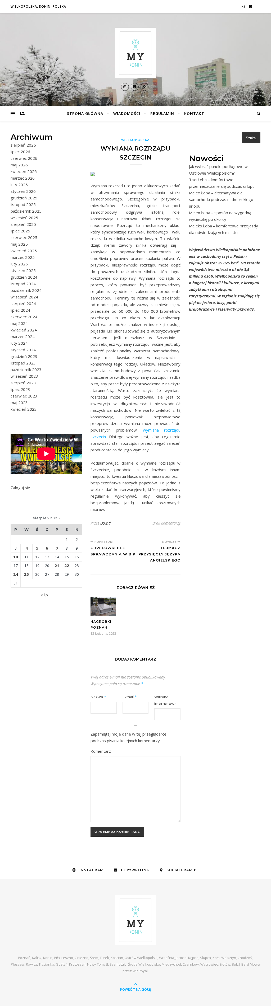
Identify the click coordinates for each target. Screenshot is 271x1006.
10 (15, 556)
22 (66, 565)
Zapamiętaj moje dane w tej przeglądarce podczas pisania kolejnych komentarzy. (128, 737)
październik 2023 (26, 369)
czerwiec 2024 (24, 316)
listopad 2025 (23, 204)
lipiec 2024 (20, 310)
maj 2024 (19, 323)
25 (26, 574)
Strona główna (85, 113)
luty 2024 (19, 343)
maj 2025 (19, 244)
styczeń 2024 (23, 349)
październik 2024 (26, 290)
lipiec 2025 (20, 230)
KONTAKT (194, 113)
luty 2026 (19, 184)
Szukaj (251, 138)
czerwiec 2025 (24, 237)
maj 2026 (19, 164)
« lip (44, 594)
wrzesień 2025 (24, 217)
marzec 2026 (23, 178)
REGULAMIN (162, 113)
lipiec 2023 (20, 389)
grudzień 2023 (24, 356)
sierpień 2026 (23, 145)
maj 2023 (19, 402)
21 (57, 565)
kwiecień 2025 (24, 250)
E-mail (130, 696)
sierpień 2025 (23, 224)
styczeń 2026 (23, 191)
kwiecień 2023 (24, 409)
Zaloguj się (20, 487)
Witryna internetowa (165, 700)
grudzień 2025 (24, 197)
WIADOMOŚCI (126, 113)
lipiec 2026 (20, 151)
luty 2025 (19, 263)
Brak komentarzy (166, 523)
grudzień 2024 (24, 277)
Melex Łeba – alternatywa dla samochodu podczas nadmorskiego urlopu (221, 199)
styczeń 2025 (23, 270)
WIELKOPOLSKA (135, 140)
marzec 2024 (23, 336)
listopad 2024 (23, 283)
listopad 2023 (23, 363)
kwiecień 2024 (24, 330)
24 (15, 574)
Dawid (105, 523)
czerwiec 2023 (24, 396)
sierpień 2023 (23, 382)
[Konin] (135, 53)
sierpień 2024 (23, 303)
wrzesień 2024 (24, 297)
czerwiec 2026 (24, 158)
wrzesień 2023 (24, 376)
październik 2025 (26, 211)
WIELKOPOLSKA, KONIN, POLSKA (38, 6)
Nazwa (98, 696)
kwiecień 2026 (24, 171)
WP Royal (140, 970)
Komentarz (101, 751)
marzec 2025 (23, 257)
